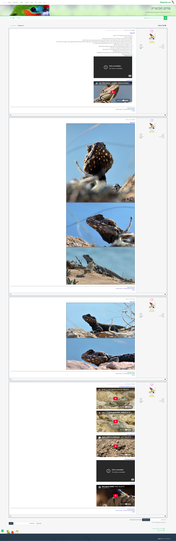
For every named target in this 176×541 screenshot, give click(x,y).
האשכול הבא (132, 519)
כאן (134, 108)
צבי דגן (107, 30)
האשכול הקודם (138, 519)
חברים (40, 2)
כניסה (18, 18)
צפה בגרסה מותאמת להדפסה (158, 528)
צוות (36, 2)
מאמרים (26, 2)
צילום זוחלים (151, 18)
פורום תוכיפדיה (160, 18)
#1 (134, 30)
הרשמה (11, 18)
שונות (155, 18)
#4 (134, 384)
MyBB (159, 538)
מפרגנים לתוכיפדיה (130, 108)
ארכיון (4, 2)
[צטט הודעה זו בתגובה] (165, 115)
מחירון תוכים (15, 2)
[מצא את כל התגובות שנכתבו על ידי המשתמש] (11, 115)
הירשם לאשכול (160, 530)
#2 (134, 119)
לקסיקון (9, 2)
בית (44, 2)
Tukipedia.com (165, 2)
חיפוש (32, 2)
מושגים (21, 2)
